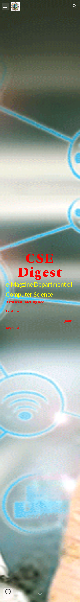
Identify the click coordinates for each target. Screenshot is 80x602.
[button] (5, 6)
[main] (40, 301)
